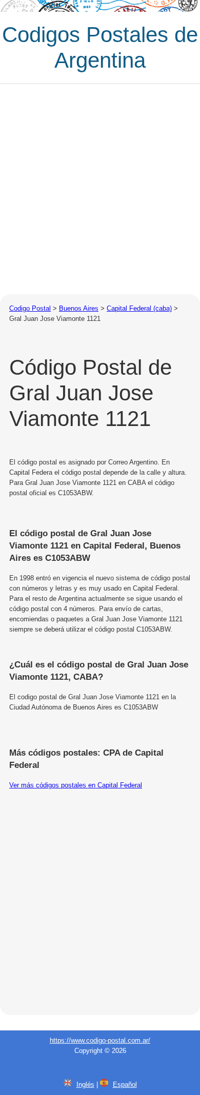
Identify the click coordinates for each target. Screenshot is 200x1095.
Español (125, 1084)
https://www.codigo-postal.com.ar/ (100, 1040)
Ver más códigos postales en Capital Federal (75, 785)
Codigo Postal (30, 308)
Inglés (85, 1084)
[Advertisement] (100, 189)
